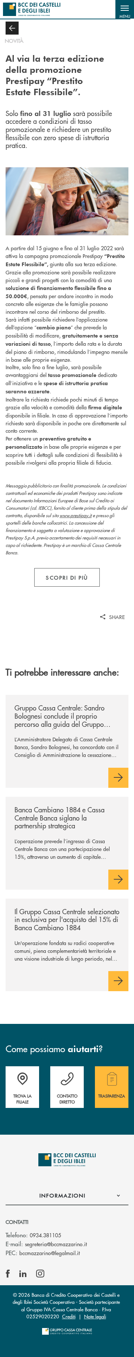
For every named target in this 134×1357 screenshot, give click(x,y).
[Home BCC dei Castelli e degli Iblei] (31, 9)
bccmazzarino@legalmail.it (49, 1253)
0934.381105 (45, 1235)
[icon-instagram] (40, 1274)
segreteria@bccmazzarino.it (56, 1244)
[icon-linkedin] (23, 1274)
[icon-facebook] (8, 1274)
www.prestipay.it (76, 515)
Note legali (95, 1316)
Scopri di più (67, 577)
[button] (124, 9)
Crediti (69, 1316)
